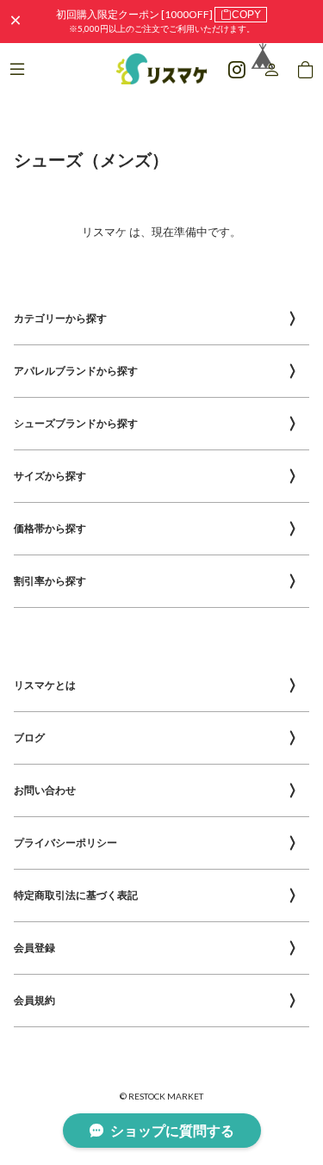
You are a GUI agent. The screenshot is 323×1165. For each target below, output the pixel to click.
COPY (246, 15)
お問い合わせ (45, 790)
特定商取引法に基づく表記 (76, 895)
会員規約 (34, 1000)
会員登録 (34, 947)
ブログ (29, 737)
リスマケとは (45, 685)
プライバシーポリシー (65, 842)
